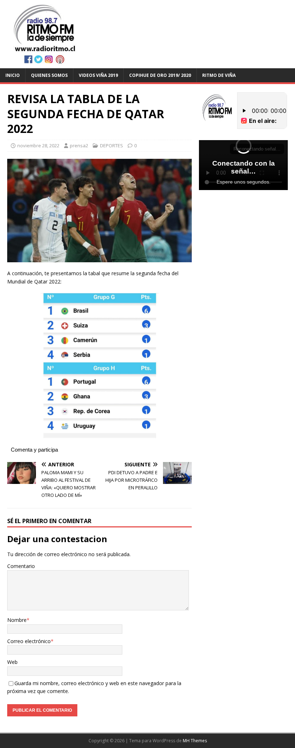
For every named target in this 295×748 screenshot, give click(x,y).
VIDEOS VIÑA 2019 (98, 75)
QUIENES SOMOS (49, 75)
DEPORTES (111, 145)
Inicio (12, 75)
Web (12, 662)
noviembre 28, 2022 (38, 145)
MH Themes (195, 741)
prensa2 (79, 145)
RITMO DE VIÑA (219, 75)
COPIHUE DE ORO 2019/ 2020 (160, 75)
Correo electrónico (29, 641)
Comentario (21, 566)
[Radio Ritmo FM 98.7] (147, 63)
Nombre (17, 620)
